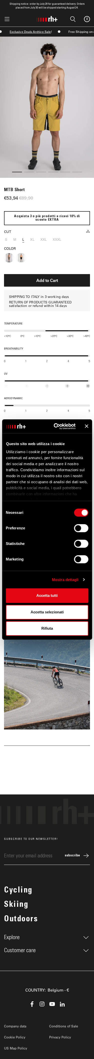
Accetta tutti (47, 595)
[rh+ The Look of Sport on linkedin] (62, 1004)
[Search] (28, 19)
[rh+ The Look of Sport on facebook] (32, 1004)
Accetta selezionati (47, 612)
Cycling (18, 891)
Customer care (20, 950)
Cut (7, 231)
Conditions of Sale (63, 1026)
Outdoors (21, 920)
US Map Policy (15, 1048)
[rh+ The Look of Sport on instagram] (42, 1004)
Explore (12, 937)
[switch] (81, 528)
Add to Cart (47, 280)
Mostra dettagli (65, 580)
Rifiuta (47, 628)
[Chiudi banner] (86, 426)
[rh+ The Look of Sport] (47, 18)
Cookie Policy (14, 1037)
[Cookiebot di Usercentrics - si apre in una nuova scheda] (56, 426)
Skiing (16, 905)
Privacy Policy (60, 1037)
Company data (15, 1026)
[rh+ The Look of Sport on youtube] (52, 1004)
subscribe (72, 855)
